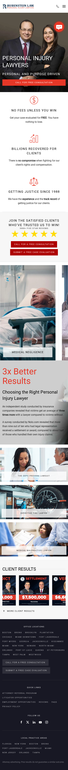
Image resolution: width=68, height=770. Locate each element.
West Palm (19, 655)
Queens (39, 650)
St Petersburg (56, 650)
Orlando (7, 650)
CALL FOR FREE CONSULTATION (34, 82)
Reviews (43, 702)
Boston (6, 633)
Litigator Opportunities (17, 698)
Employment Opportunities (19, 702)
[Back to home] (18, 6)
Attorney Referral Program (19, 693)
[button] (64, 6)
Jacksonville (40, 641)
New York (18, 646)
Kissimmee (58, 641)
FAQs (54, 702)
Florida (7, 744)
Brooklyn (31, 633)
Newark (31, 646)
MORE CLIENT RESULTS (21, 611)
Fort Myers (9, 641)
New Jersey (9, 753)
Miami (5, 646)
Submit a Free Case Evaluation (34, 252)
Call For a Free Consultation (34, 244)
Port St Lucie (24, 650)
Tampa (6, 655)
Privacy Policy (11, 707)
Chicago (7, 637)
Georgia (24, 641)
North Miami (46, 646)
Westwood (35, 655)
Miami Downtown (25, 637)
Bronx (18, 633)
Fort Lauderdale (49, 637)
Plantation (47, 633)
